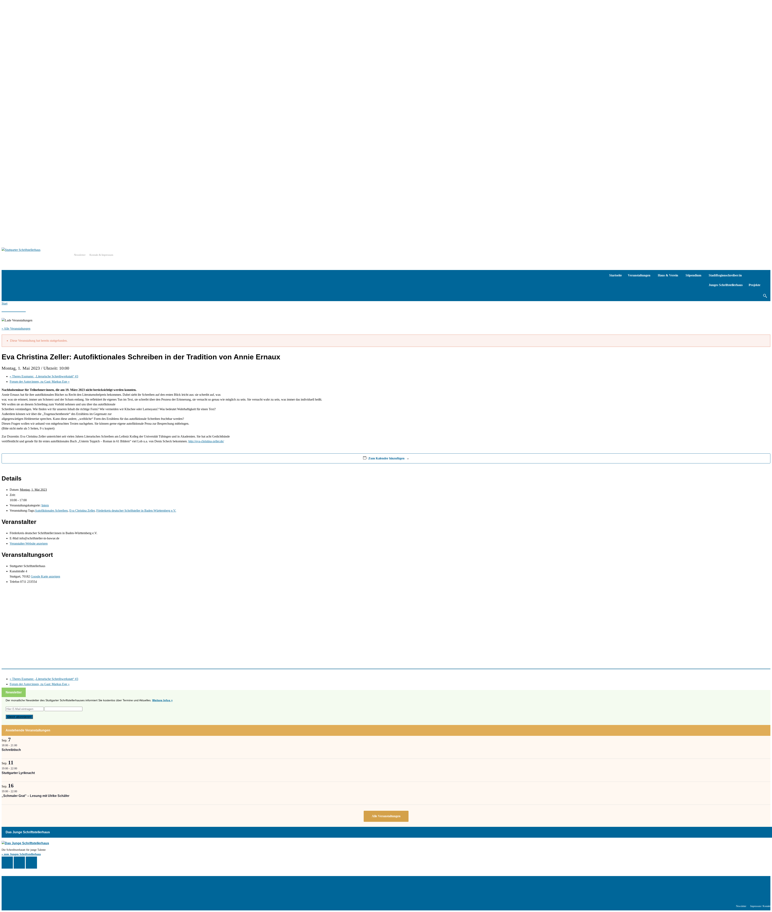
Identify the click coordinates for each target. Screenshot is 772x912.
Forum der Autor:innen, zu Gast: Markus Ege (40, 381)
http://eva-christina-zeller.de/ (206, 441)
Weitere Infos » (162, 700)
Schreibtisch (11, 749)
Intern (45, 505)
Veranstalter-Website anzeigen (29, 543)
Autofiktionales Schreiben (51, 510)
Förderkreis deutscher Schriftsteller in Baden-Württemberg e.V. (136, 510)
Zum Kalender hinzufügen (386, 458)
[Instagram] (19, 863)
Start (4, 303)
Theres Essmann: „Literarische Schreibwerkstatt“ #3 (44, 376)
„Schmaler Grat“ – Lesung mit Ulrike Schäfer (35, 795)
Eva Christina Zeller (82, 510)
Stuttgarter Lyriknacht (18, 773)
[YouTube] (31, 863)
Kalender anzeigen (386, 816)
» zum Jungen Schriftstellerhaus (21, 854)
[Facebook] (7, 863)
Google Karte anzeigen (45, 576)
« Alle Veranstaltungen (16, 328)
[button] (764, 295)
